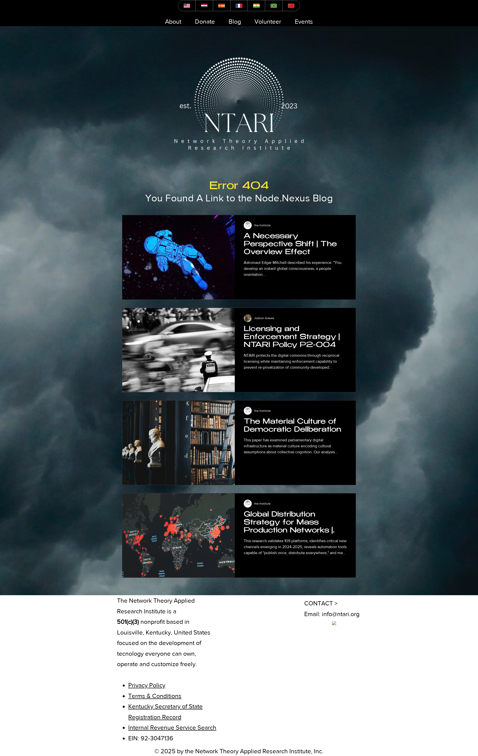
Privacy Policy (146, 685)
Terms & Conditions (154, 695)
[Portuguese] (273, 5)
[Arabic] (204, 5)
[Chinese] (291, 5)
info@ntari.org (340, 613)
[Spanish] (221, 5)
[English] (186, 5)
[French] (239, 5)
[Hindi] (256, 5)
